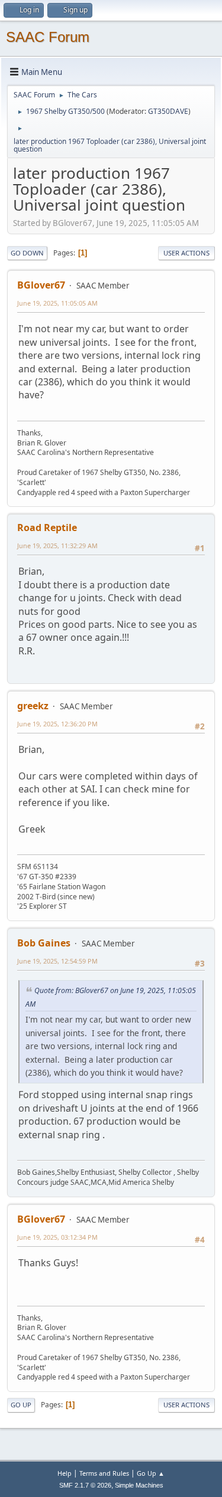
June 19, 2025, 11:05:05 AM (57, 303)
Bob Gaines (43, 942)
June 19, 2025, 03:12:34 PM (57, 1237)
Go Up (21, 1404)
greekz (33, 705)
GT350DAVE (168, 111)
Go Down (27, 252)
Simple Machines (139, 1485)
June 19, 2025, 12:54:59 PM (57, 960)
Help (64, 1473)
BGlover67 (41, 285)
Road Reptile (47, 527)
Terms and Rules (104, 1473)
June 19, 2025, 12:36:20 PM (57, 723)
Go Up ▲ (151, 1473)
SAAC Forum (47, 37)
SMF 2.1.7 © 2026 (85, 1485)
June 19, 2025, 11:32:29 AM (57, 545)
